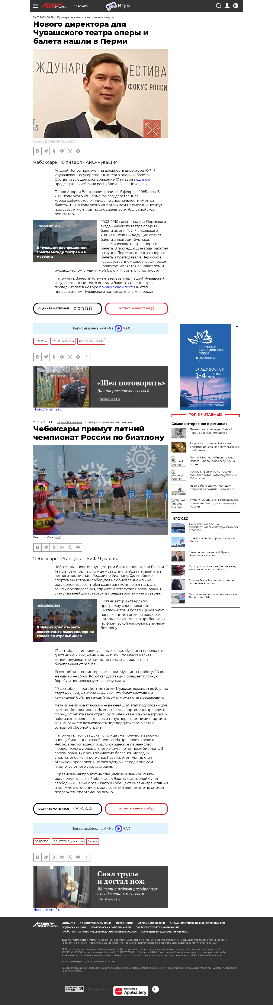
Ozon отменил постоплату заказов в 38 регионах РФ (213, 596)
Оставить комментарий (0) (136, 308)
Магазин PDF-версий (151, 923)
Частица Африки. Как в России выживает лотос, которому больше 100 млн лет (213, 475)
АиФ (58, 537)
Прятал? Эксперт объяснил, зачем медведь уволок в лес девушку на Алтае (212, 461)
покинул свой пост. (116, 287)
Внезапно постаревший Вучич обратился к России (209, 554)
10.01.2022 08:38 (43, 17)
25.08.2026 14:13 (43, 422)
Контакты (68, 923)
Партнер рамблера (98, 989)
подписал (142, 179)
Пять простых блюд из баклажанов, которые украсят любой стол (212, 568)
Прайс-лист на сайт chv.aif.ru (111, 927)
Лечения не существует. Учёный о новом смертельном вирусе (212, 431)
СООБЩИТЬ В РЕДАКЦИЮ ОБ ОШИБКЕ (164, 931)
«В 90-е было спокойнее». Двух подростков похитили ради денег (212, 487)
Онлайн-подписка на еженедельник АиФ (197, 923)
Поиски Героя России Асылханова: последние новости (212, 582)
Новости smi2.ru (47, 409)
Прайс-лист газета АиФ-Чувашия (157, 927)
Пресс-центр (124, 923)
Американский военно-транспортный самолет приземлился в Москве (213, 527)
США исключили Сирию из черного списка (212, 540)
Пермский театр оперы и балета (54, 141)
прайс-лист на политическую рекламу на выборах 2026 (99, 931)
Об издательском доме (95, 923)
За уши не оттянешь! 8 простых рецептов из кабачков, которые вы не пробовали (215, 447)
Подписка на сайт (74, 927)
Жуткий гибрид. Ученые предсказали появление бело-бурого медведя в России (215, 503)
